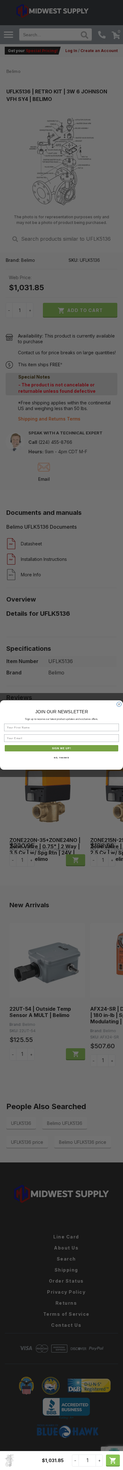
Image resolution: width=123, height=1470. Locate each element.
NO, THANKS (61, 757)
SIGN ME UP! (61, 748)
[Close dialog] (119, 704)
